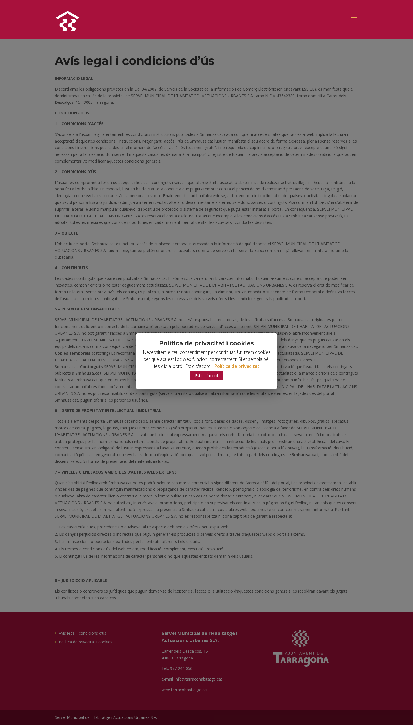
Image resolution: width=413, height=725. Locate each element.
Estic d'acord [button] (206, 375)
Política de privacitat (237, 366)
